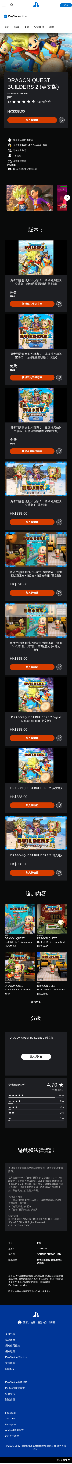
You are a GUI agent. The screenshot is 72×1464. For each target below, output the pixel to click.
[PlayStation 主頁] (36, 5)
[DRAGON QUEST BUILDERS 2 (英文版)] (29, 198)
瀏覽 (51, 27)
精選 (16, 27)
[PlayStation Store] (16, 16)
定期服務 (39, 27)
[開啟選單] (4, 5)
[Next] (67, 198)
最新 (6, 27)
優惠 (26, 27)
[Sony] (64, 1462)
